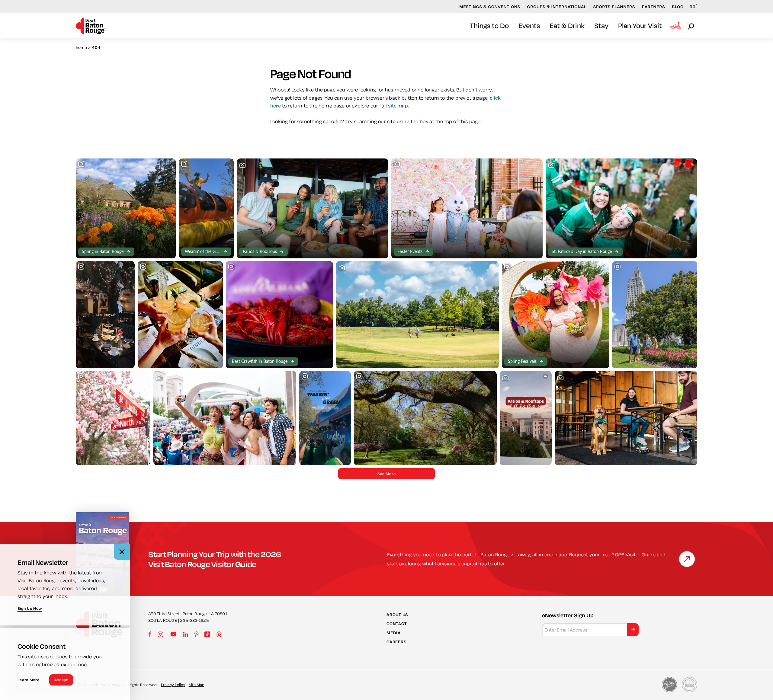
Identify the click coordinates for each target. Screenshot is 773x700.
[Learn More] (687, 559)
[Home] (90, 25)
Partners (653, 6)
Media (393, 632)
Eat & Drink (567, 25)
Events (529, 25)
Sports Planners (614, 6)
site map (398, 105)
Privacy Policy (173, 684)
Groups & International (557, 6)
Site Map (196, 684)
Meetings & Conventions (489, 6)
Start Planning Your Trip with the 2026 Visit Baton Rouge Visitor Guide (214, 559)
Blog (678, 6)
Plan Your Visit (640, 25)
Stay (601, 25)
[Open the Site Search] (691, 26)
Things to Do (489, 25)
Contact (396, 623)
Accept (61, 679)
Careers (396, 641)
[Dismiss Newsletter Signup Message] (122, 552)
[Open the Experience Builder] (675, 25)
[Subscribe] (633, 629)
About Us (397, 614)
